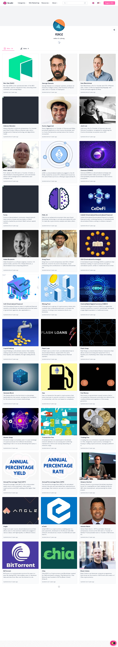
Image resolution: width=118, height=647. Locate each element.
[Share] (114, 30)
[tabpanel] (59, 324)
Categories (21, 3)
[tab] (8, 48)
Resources (45, 3)
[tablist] (59, 48)
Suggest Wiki (109, 3)
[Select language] (99, 3)
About (54, 3)
